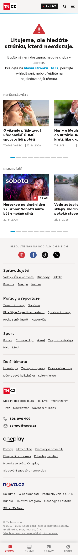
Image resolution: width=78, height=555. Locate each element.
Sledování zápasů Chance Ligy (24, 470)
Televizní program (28, 501)
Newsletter (21, 408)
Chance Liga (24, 340)
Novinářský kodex (44, 408)
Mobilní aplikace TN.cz (18, 401)
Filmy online (24, 449)
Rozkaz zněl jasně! (15, 319)
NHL (6, 347)
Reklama (9, 494)
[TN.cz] (10, 6)
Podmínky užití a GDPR (57, 494)
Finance (8, 284)
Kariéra (8, 501)
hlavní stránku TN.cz (41, 68)
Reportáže (39, 319)
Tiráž (6, 408)
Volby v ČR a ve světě (18, 277)
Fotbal (7, 340)
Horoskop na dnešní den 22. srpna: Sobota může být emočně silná (24, 209)
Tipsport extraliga (60, 340)
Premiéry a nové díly (49, 449)
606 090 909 (20, 418)
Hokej (41, 340)
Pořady (8, 449)
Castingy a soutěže (57, 501)
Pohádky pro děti (46, 456)
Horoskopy (10, 368)
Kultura (36, 284)
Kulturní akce (47, 375)
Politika (57, 277)
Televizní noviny (14, 305)
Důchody (43, 277)
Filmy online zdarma (17, 456)
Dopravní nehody (60, 368)
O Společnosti (29, 494)
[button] (12, 157)
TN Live (51, 6)
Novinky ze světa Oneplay (21, 463)
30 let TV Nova (13, 508)
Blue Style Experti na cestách (24, 312)
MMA (15, 347)
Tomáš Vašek (12, 145)
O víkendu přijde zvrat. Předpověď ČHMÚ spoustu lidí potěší (22, 135)
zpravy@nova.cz (23, 425)
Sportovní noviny (59, 312)
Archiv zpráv (59, 401)
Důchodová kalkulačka (19, 375)
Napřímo (34, 305)
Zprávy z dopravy (33, 368)
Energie (23, 284)
